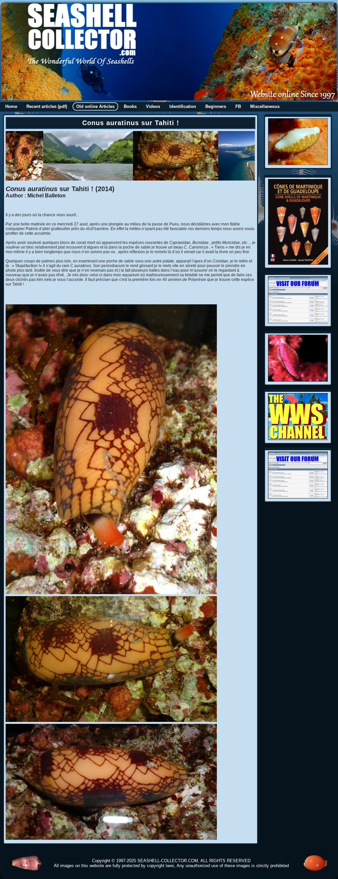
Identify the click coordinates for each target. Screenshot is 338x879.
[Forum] (298, 321)
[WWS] (298, 438)
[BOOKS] (298, 263)
